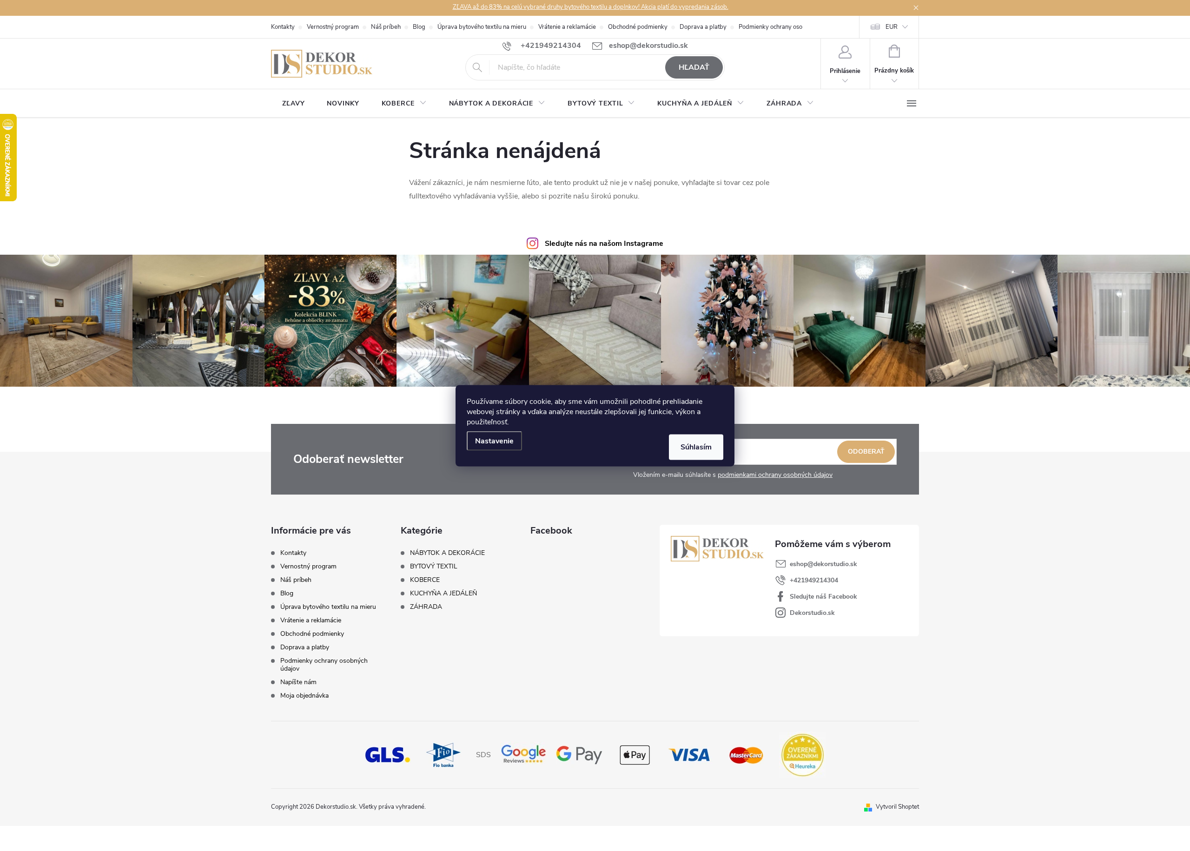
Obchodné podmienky (638, 27)
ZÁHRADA (426, 607)
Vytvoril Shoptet (897, 807)
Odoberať (866, 451)
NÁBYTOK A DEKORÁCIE (447, 553)
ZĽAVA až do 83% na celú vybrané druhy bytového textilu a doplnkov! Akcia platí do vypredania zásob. (590, 7)
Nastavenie (494, 440)
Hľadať (694, 67)
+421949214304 (814, 580)
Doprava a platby (703, 27)
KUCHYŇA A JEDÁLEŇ (443, 593)
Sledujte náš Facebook (823, 596)
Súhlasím (696, 447)
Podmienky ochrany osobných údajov (788, 27)
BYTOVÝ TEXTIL (433, 566)
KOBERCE (425, 580)
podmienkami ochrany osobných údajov (775, 474)
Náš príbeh (386, 27)
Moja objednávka (304, 695)
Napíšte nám (298, 682)
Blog (419, 27)
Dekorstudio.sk (812, 612)
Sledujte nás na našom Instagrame (604, 243)
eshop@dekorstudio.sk (823, 564)
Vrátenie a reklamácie (567, 27)
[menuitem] (293, 103)
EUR (892, 27)
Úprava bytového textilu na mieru (481, 27)
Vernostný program (333, 27)
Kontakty (283, 27)
